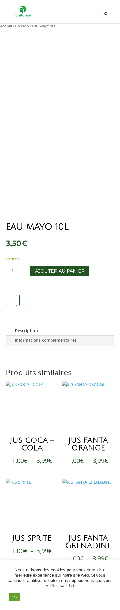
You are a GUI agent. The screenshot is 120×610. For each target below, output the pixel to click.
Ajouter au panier (60, 271)
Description (26, 330)
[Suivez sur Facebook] (11, 300)
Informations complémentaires (46, 340)
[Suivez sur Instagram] (24, 300)
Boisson (22, 26)
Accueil (6, 26)
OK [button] (14, 597)
